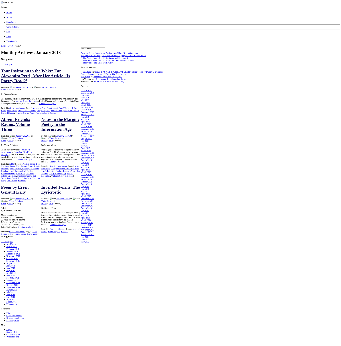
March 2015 (86, 196)
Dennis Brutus (27, 166)
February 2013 (12, 249)
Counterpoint (52, 108)
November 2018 (87, 114)
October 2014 (86, 203)
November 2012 (13, 256)
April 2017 (85, 148)
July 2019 (85, 95)
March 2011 (11, 302)
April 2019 (85, 102)
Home (9, 12)
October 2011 (12, 285)
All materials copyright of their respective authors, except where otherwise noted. (31, 341)
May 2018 (85, 119)
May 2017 (85, 146)
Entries (11, 332)
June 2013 (85, 239)
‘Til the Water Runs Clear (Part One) (108, 81)
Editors (12, 164)
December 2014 (87, 198)
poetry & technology (57, 173)
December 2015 (87, 177)
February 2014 (87, 222)
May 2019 (85, 100)
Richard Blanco (7, 113)
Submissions (11, 22)
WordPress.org (12, 337)
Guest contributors (17, 108)
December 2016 (87, 153)
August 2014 (86, 208)
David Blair (15, 166)
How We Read (72, 169)
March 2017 (86, 150)
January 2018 (86, 126)
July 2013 (85, 237)
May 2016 (85, 167)
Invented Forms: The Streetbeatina (112, 74)
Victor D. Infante (49, 87)
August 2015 (86, 184)
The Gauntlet (11, 41)
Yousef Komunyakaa (38, 113)
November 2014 (87, 201)
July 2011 (10, 292)
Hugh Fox (14, 171)
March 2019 (86, 105)
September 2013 (87, 234)
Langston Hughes (54, 171)
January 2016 (86, 174)
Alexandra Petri (39, 108)
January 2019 (86, 110)
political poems (19, 234)
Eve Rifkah (85, 76)
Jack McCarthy (25, 171)
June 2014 (85, 213)
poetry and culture (71, 110)
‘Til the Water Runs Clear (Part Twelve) (97, 63)
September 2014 (87, 206)
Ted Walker (12, 181)
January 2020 (86, 90)
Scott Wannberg (24, 178)
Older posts (7, 64)
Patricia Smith (56, 110)
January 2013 (12, 251)
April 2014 (85, 218)
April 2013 (11, 244)
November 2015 (87, 179)
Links (8, 36)
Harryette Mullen (58, 169)
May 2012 (10, 270)
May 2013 (85, 242)
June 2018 (85, 117)
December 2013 (87, 227)
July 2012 (10, 266)
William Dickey (57, 176)
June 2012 (10, 268)
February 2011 (12, 304)
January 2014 (86, 225)
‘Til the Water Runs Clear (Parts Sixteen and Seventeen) (104, 58)
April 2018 (85, 122)
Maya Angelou (43, 110)
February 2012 (12, 278)
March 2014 (86, 220)
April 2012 (11, 273)
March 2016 (86, 172)
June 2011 (10, 294)
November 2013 (87, 230)
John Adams (86, 72)
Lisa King (12, 176)
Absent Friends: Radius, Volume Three (15, 124)
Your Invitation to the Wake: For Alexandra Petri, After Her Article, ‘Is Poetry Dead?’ (35, 75)
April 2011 (10, 299)
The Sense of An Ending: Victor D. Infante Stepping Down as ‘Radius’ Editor (113, 55)
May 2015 (85, 191)
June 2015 (85, 189)
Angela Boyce (29, 164)
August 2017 (86, 138)
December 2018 (87, 112)
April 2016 (85, 170)
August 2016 (86, 160)
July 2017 (85, 141)
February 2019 (87, 107)
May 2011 (10, 297)
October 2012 (12, 258)
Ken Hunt (20, 173)
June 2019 (85, 98)
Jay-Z (43, 171)
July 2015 (85, 186)
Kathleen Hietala (8, 173)
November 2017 (87, 131)
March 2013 (11, 246)
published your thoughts (26, 101)
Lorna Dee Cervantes (27, 110)
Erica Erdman (15, 169)
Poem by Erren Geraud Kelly (15, 189)
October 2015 (86, 182)
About (9, 17)
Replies (52, 113)
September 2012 (13, 261)
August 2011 (11, 290)
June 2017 (85, 143)
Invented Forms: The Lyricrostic (60, 189)
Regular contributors (58, 166)
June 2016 (85, 165)
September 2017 (87, 136)
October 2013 (86, 232)
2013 (10, 46)
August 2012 (11, 263)
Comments (13, 334)
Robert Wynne (54, 231)
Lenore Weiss (69, 171)
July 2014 (85, 210)
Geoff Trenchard (66, 108)
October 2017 (86, 134)
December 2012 (13, 254)
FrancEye (26, 169)
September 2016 (87, 158)
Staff (8, 32)
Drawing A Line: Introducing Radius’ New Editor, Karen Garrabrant (109, 53)
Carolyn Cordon (87, 74)
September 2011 (13, 287)
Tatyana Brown (21, 113)
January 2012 (12, 280)
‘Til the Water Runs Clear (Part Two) (109, 79)
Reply (64, 231)
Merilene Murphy (24, 176)
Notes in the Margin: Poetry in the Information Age (60, 124)
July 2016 (85, 162)
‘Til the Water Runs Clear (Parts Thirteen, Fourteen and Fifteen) (107, 60)
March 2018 (86, 124)
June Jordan (12, 110)
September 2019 (87, 93)
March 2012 (11, 275)
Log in (9, 329)
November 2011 (13, 282)
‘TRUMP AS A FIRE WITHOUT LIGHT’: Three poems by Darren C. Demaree (128, 72)
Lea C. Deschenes (31, 344)
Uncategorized (12, 320)
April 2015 (85, 194)
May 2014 (85, 215)
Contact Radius (12, 27)
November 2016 (87, 155)
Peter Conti (12, 178)
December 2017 (87, 129)
